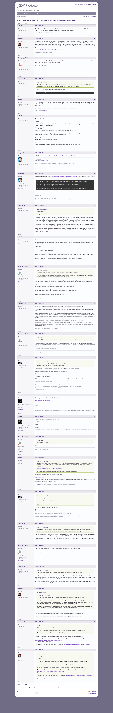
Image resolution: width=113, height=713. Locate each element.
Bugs (89, 4)
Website (21, 73)
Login (45, 13)
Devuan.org (82, 4)
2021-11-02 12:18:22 (39, 38)
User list (26, 13)
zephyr (20, 395)
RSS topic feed (92, 691)
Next (26, 23)
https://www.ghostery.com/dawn (42, 400)
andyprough (21, 78)
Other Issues (27, 20)
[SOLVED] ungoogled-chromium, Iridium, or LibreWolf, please (54, 20)
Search (32, 13)
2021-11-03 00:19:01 (39, 237)
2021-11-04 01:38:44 (39, 395)
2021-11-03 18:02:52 (39, 266)
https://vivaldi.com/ (39, 477)
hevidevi (20, 38)
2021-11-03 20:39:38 (39, 333)
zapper (20, 357)
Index (18, 13)
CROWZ (37, 409)
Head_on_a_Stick (23, 58)
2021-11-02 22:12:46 (39, 116)
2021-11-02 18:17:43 (39, 78)
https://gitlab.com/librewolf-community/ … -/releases (66, 155)
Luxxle (45, 110)
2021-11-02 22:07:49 (39, 99)
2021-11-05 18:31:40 (39, 545)
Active (87, 16)
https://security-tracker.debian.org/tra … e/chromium (47, 284)
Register (39, 13)
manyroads (21, 153)
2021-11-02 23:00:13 (39, 173)
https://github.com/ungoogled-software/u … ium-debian (53, 49)
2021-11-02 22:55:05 (39, 152)
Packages (94, 4)
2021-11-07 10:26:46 (39, 649)
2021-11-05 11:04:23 (39, 491)
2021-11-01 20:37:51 (39, 25)
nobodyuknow (22, 25)
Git (86, 4)
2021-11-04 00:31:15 (39, 357)
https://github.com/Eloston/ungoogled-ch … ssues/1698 (48, 640)
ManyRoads (45, 160)
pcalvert (20, 99)
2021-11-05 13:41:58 (39, 523)
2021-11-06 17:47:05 (39, 621)
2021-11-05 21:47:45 (39, 566)
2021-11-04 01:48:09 (39, 416)
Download (76, 4)
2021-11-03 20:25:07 (39, 303)
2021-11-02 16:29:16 (39, 58)
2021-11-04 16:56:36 (39, 436)
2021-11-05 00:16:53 (39, 457)
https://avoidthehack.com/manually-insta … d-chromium (77, 644)
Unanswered (93, 16)
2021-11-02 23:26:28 (39, 205)
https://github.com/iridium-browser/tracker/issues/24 (64, 176)
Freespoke (37, 108)
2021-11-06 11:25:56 (39, 588)
